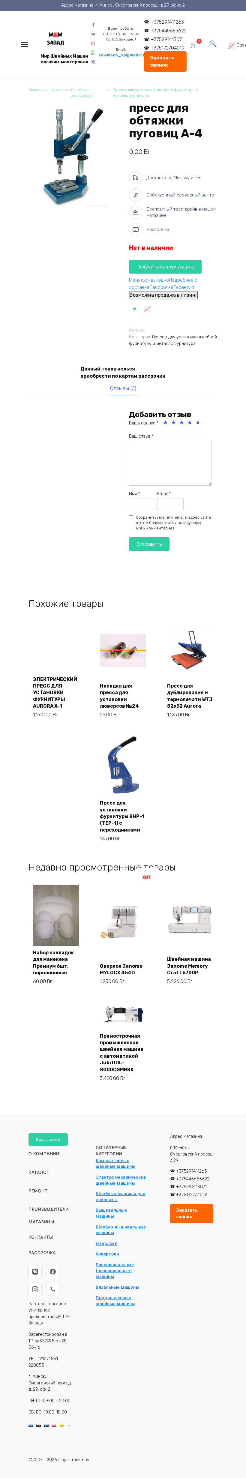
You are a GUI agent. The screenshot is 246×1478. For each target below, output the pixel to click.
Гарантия (183, 287)
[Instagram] (35, 1289)
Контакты (40, 1237)
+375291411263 (167, 22)
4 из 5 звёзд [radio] (190, 423)
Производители (48, 1209)
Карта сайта (48, 1139)
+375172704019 (167, 48)
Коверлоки (107, 1253)
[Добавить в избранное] (134, 308)
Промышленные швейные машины (115, 1300)
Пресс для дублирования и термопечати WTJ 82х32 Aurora (189, 696)
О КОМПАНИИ (43, 1153)
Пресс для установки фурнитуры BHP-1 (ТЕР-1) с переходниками (122, 816)
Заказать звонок (162, 61)
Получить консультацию (165, 267)
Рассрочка (161, 287)
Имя (134, 493)
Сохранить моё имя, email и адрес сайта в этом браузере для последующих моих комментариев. (173, 522)
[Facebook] (52, 1271)
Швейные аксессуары (82, 93)
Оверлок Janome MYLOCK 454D (121, 969)
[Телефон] (52, 1289)
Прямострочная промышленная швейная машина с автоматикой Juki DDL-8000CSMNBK (121, 1052)
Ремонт (37, 1190)
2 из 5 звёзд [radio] (174, 423)
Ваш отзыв (141, 436)
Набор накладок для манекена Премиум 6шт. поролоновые (53, 963)
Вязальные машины (117, 1287)
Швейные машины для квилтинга (120, 1196)
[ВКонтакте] (35, 1271)
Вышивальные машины (111, 1213)
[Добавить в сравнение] (147, 308)
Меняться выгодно (149, 280)
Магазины (41, 1221)
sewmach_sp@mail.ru (121, 55)
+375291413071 (167, 39)
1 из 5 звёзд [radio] (166, 423)
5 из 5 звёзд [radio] (198, 423)
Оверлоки (106, 1243)
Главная (35, 90)
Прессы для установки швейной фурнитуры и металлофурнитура (155, 93)
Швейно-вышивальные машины (121, 1229)
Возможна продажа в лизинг (163, 295)
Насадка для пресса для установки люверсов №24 (119, 696)
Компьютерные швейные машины (115, 1163)
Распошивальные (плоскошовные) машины (115, 1270)
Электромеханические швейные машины (121, 1180)
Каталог (57, 90)
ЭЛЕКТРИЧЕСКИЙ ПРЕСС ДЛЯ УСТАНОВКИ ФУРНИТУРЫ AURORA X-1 (55, 692)
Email (164, 493)
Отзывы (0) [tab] (123, 388)
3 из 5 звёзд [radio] (182, 423)
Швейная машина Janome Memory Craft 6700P (189, 966)
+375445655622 (169, 31)
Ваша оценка (143, 423)
